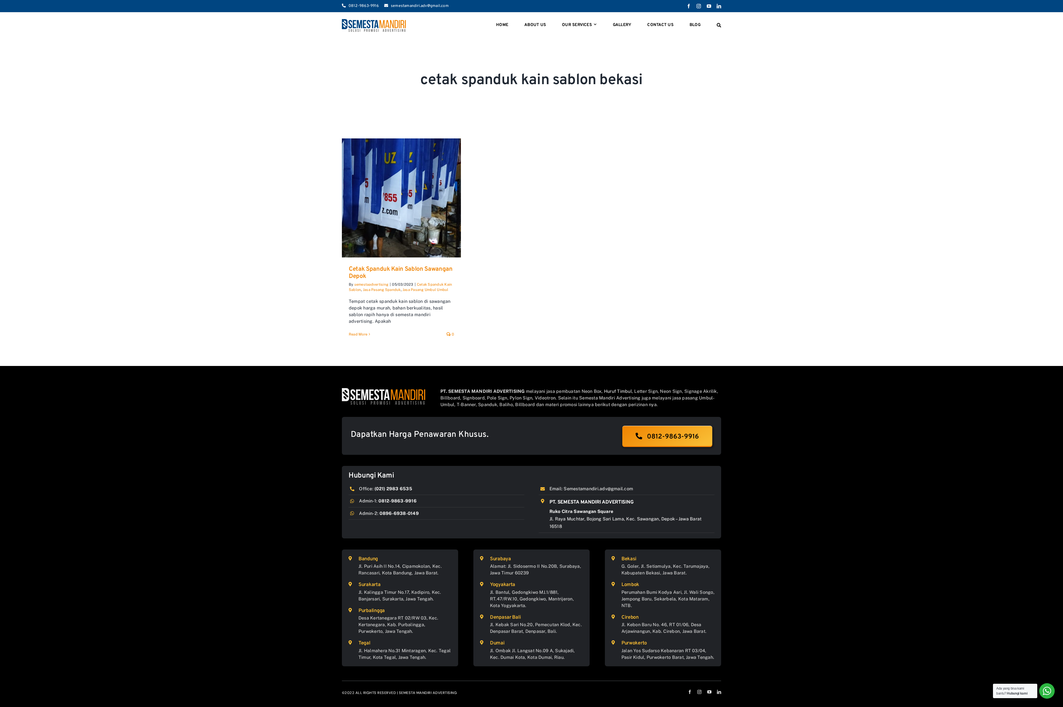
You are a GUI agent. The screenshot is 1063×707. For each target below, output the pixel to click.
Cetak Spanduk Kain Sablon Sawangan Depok (401, 272)
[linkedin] (719, 6)
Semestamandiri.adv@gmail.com (598, 488)
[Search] (719, 25)
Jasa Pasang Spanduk (382, 290)
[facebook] (689, 6)
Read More (358, 334)
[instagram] (698, 6)
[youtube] (709, 6)
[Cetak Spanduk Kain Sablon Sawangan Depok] (401, 197)
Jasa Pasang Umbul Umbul (425, 290)
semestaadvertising (371, 284)
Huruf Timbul (618, 391)
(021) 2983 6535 (393, 488)
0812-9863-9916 (397, 501)
